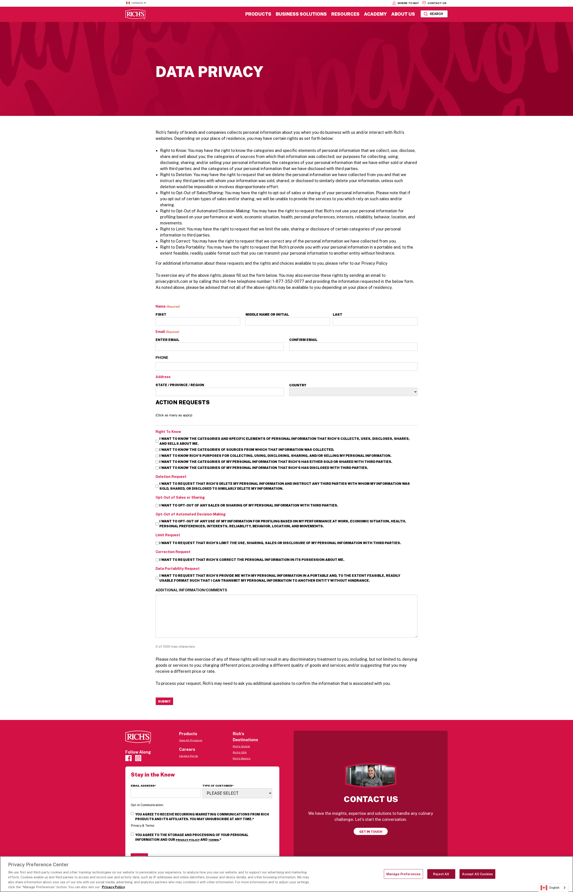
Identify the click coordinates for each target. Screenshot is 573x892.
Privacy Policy (188, 839)
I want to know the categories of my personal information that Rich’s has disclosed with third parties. (263, 468)
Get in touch (370, 831)
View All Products (190, 740)
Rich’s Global (241, 746)
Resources (345, 14)
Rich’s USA (240, 752)
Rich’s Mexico (241, 758)
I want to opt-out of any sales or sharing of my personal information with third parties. (248, 505)
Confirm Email (303, 340)
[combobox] (434, 13)
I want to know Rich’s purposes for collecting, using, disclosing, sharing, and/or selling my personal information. (275, 456)
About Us (403, 14)
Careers (187, 749)
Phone (162, 358)
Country (297, 385)
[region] (286, 874)
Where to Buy (408, 3)
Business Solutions (301, 14)
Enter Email (167, 340)
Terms (213, 839)
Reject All (441, 874)
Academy (375, 14)
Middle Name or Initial (267, 314)
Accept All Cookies (477, 874)
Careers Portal (188, 756)
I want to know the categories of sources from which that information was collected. (246, 449)
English (554, 887)
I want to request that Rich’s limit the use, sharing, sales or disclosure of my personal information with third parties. (280, 543)
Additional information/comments (191, 590)
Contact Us (436, 3)
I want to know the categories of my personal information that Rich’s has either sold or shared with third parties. (275, 462)
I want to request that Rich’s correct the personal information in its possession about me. (251, 560)
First (161, 314)
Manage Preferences (403, 874)
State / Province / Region (180, 385)
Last (337, 314)
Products (258, 14)
